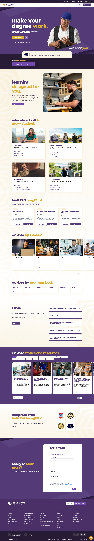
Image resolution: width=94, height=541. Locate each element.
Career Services (43, 517)
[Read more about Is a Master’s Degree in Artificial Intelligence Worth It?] (15, 392)
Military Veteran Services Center (46, 521)
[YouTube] (84, 534)
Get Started (31, 4)
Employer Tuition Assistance (29, 517)
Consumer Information (52, 539)
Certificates (10, 517)
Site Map (85, 539)
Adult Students (29, 359)
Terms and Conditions (71, 539)
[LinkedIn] (81, 534)
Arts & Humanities (42, 357)
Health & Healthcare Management (18, 359)
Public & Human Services (33, 357)
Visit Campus (65, 1)
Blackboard (75, 515)
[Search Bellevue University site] (26, 37)
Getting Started (17, 151)
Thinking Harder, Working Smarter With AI (70, 211)
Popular (13, 204)
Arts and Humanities (20, 204)
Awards (58, 517)
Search (90, 1)
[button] (65, 308)
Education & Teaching (51, 357)
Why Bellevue (56, 4)
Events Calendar (60, 521)
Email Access (75, 517)
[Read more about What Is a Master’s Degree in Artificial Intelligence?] (55, 392)
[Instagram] (77, 534)
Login (86, 1)
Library (41, 519)
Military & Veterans (49, 359)
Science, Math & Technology (22, 357)
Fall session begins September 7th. (22, 42)
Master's (9, 515)
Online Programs (11, 519)
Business (27, 204)
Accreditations (60, 515)
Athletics (42, 513)
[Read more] (15, 267)
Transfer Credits (27, 521)
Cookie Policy (64, 539)
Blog (58, 523)
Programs (25, 4)
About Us (58, 513)
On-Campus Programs (12, 521)
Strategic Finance (18, 211)
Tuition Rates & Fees (28, 523)
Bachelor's (10, 513)
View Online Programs (19, 153)
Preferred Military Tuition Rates (21, 187)
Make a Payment (76, 521)
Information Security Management (46, 211)
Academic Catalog (11, 523)
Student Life (53, 154)
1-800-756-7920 (31, 535)
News (58, 525)
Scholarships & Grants (28, 519)
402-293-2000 (31, 534)
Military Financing (27, 515)
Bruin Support (72, 1)
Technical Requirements (45, 525)
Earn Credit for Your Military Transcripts (23, 189)
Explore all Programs (55, 187)
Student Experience (47, 4)
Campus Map (43, 515)
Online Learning (42, 359)
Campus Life (35, 359)
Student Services (43, 523)
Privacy (58, 539)
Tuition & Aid (38, 4)
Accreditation (79, 539)
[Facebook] (74, 534)
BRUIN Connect (76, 513)
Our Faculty (59, 519)
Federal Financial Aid (28, 513)
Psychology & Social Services (62, 357)
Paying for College (54, 189)
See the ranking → (66, 54)
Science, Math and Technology (35, 204)
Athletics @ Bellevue (55, 156)
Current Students (80, 1)
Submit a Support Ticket (77, 519)
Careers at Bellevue (60, 527)
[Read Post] (81, 274)
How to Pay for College (19, 155)
